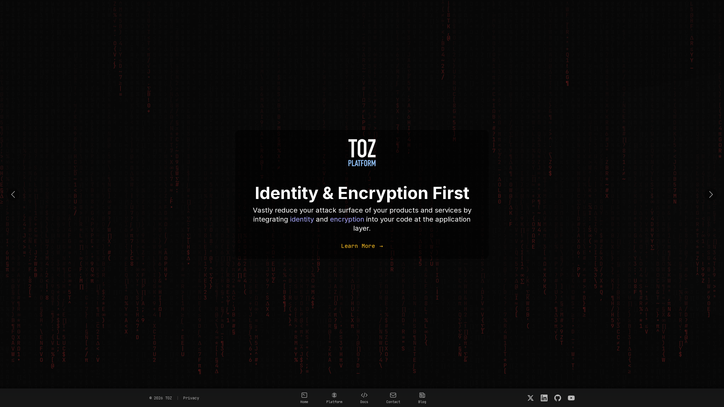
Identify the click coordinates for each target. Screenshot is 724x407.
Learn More (362, 246)
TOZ (168, 397)
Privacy (191, 397)
